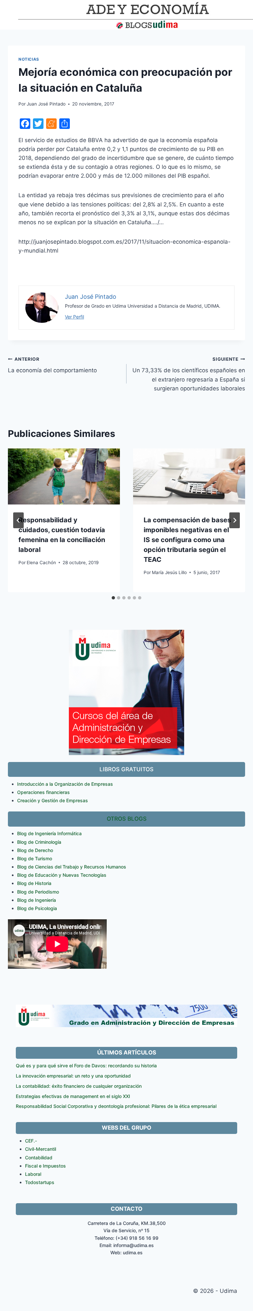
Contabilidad (38, 1157)
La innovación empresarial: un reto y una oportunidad (73, 1076)
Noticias (28, 59)
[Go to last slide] (18, 520)
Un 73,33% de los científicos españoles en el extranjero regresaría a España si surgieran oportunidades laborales (188, 374)
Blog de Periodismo (38, 892)
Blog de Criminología (39, 842)
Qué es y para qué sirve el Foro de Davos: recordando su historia (86, 1065)
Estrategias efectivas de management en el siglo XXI (73, 1096)
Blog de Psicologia (37, 908)
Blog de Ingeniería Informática (49, 833)
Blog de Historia (34, 883)
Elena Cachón (41, 562)
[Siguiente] (234, 520)
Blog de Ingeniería (36, 900)
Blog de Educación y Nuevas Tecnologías (61, 875)
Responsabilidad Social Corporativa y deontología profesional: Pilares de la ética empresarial (116, 1106)
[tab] (113, 597)
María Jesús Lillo (169, 572)
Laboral (33, 1174)
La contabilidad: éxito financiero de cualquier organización (79, 1086)
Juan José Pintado (46, 104)
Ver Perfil (74, 317)
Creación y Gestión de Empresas (52, 800)
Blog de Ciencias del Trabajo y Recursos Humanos (71, 866)
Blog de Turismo (34, 858)
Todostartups (39, 1182)
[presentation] (64, 476)
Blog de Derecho (35, 850)
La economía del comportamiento (52, 365)
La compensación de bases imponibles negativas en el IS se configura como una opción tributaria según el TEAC (187, 540)
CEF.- (31, 1140)
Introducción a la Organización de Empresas (65, 784)
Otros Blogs (127, 818)
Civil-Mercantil (40, 1149)
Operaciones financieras (43, 792)
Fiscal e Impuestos (45, 1166)
